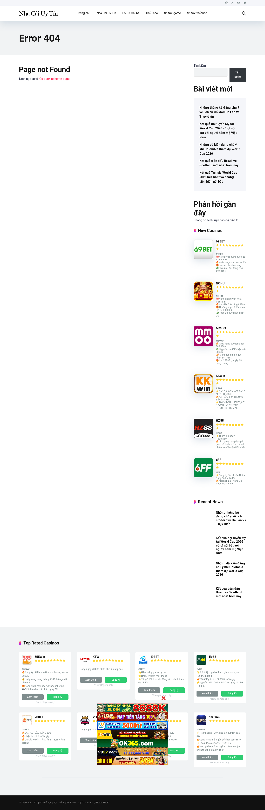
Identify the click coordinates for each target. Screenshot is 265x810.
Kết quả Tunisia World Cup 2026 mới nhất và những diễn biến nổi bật (218, 177)
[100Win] (201, 724)
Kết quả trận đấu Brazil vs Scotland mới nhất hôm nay (218, 163)
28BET (39, 717)
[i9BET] (143, 663)
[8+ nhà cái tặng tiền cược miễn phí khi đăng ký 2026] (38, 12)
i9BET (155, 657)
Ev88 (212, 657)
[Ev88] (201, 663)
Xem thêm (32, 697)
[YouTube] (238, 3)
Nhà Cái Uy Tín (106, 13)
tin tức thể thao (197, 13)
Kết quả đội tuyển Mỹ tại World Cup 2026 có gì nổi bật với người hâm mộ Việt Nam (218, 130)
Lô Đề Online (130, 13)
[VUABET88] (85, 724)
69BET (220, 241)
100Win (214, 717)
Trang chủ (83, 13)
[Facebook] (226, 3)
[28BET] (27, 724)
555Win (40, 657)
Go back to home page (54, 79)
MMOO (221, 328)
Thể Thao (152, 13)
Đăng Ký (57, 697)
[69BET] (203, 258)
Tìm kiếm (200, 65)
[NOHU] (203, 300)
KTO (96, 657)
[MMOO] (203, 345)
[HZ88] (203, 437)
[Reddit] (245, 3)
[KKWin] (203, 392)
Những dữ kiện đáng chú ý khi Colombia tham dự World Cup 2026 (219, 149)
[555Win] (27, 663)
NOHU (220, 283)
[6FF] (203, 476)
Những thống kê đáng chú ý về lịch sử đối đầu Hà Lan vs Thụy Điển (219, 112)
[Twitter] (232, 3)
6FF (218, 460)
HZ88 (220, 420)
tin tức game (172, 13)
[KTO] (85, 663)
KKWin (220, 376)
